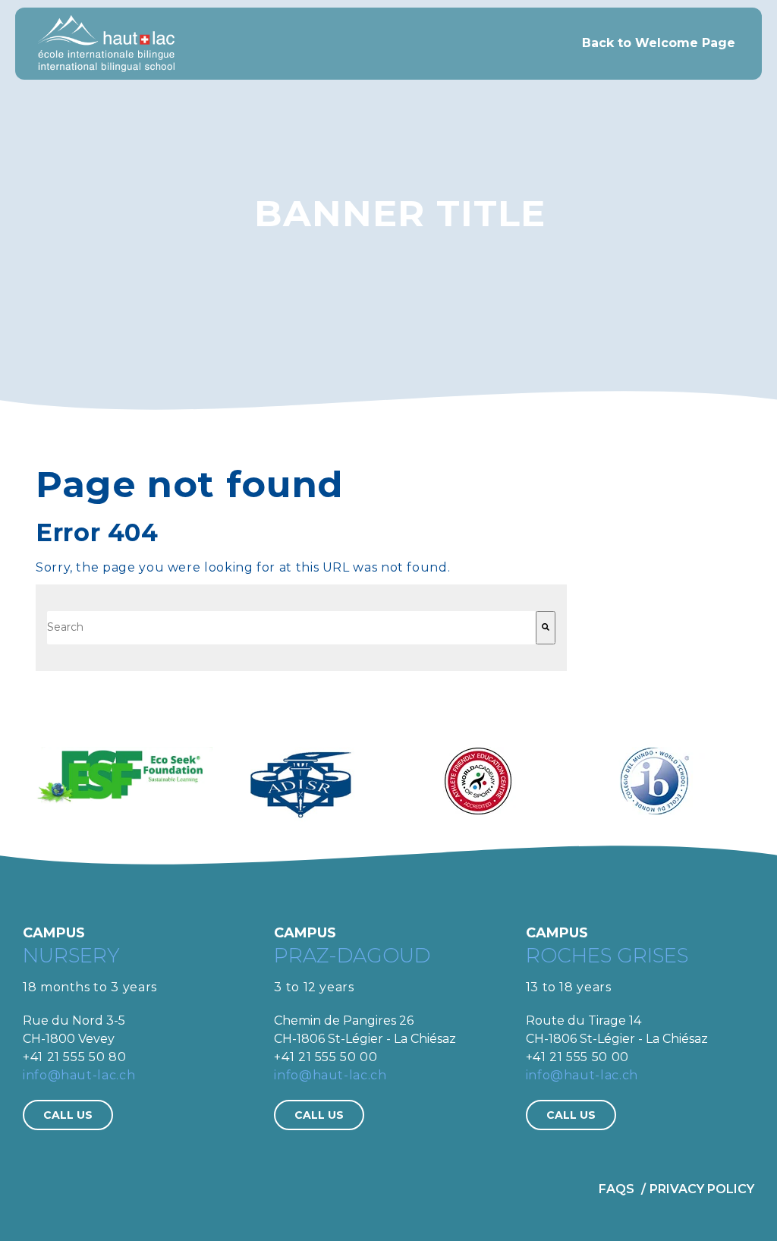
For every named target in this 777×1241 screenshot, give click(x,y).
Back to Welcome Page (658, 43)
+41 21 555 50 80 (74, 1057)
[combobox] (291, 627)
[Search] (545, 627)
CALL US (68, 1115)
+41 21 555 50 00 (325, 1057)
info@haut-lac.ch (79, 1075)
